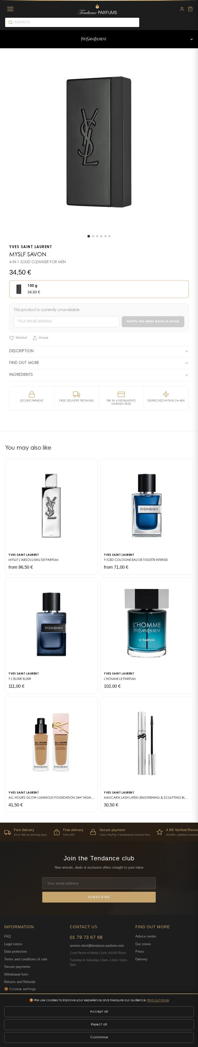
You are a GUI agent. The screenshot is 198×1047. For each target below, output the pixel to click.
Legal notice (13, 944)
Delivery (141, 959)
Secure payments (17, 967)
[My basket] (190, 9)
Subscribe (99, 897)
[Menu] (10, 9)
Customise (99, 1037)
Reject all (99, 1024)
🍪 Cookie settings (20, 989)
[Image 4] (101, 236)
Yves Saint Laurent (30, 247)
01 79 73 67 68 (86, 937)
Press (139, 951)
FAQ (7, 936)
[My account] (182, 9)
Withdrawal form (16, 974)
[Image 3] (97, 236)
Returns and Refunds (20, 982)
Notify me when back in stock (153, 321)
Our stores (143, 944)
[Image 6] (110, 236)
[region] (99, 832)
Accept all (99, 1011)
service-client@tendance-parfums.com (97, 946)
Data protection (15, 951)
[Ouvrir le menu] (191, 39)
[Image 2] (93, 236)
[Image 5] (105, 236)
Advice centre (145, 936)
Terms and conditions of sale (25, 959)
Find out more (158, 1000)
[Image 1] (88, 236)
